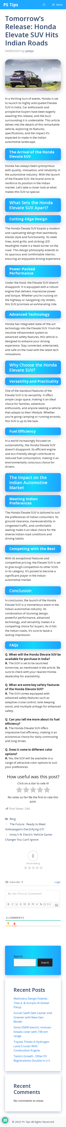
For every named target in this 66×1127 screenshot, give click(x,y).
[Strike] (20, 904)
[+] (49, 904)
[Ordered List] (25, 904)
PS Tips (10, 4)
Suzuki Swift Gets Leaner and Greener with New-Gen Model (33, 1017)
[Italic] (12, 904)
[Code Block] (37, 904)
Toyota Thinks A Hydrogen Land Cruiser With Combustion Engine (31, 1046)
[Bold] (8, 904)
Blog (13, 819)
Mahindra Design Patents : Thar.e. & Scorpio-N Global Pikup (31, 1003)
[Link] (41, 904)
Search (18, 956)
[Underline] (16, 904)
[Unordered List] (29, 904)
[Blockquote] (33, 904)
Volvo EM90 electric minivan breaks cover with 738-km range (32, 1031)
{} (45, 904)
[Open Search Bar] (44, 4)
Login (57, 882)
